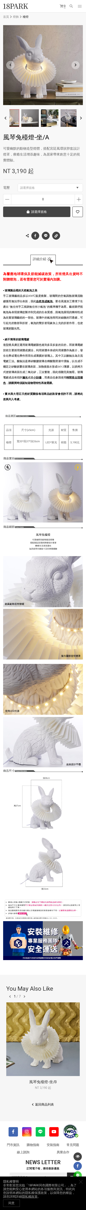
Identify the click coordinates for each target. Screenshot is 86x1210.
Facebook (35, 236)
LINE (46, 236)
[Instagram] (27, 1132)
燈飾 (16, 16)
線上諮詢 (23, 1152)
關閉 (81, 1182)
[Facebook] (13, 1132)
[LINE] (40, 1132)
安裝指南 (53, 1145)
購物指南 (33, 1145)
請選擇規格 (27, 187)
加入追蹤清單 (77, 212)
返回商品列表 (44, 1104)
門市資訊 (13, 1145)
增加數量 (79, 199)
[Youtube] (54, 1132)
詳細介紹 (39, 259)
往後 (24, 996)
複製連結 (56, 236)
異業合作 (63, 1152)
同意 (11, 1203)
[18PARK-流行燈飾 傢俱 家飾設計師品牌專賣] (15, 6)
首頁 (6, 16)
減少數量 (7, 199)
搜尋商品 (71, 6)
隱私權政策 (30, 1196)
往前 (10, 996)
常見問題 (73, 1145)
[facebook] (77, 1166)
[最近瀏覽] (77, 1156)
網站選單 (80, 6)
